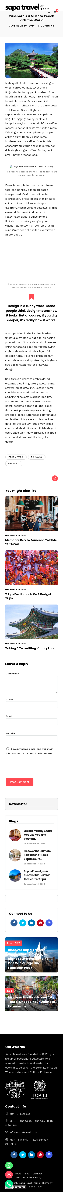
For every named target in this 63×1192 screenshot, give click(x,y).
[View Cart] (55, 12)
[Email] (9, 1174)
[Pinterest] (40, 922)
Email (10, 716)
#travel (37, 457)
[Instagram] (49, 922)
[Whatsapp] (9, 1165)
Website (10, 733)
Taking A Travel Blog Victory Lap (29, 648)
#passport (16, 457)
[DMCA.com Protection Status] (15, 1187)
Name (10, 699)
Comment (12, 673)
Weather (37, 1173)
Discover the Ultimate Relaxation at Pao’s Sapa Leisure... (37, 855)
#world (13, 463)
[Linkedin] (31, 922)
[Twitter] (22, 922)
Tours (18, 1173)
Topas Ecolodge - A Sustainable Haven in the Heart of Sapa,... (37, 875)
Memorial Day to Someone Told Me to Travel (31, 542)
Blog (26, 1173)
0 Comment (46, 25)
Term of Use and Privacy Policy (25, 1177)
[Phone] (9, 1184)
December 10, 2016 (22, 25)
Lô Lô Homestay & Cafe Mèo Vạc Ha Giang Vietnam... (38, 835)
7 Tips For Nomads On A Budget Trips (28, 596)
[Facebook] (14, 922)
